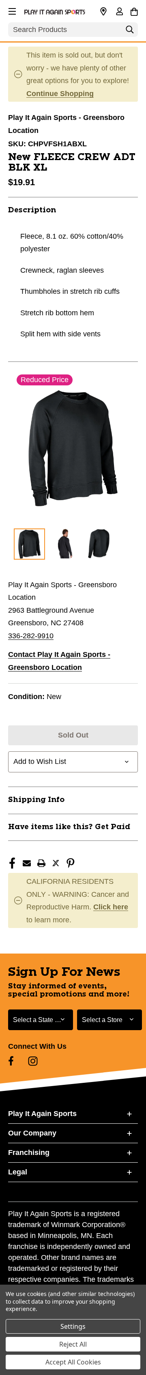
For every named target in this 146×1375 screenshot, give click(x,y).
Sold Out (73, 735)
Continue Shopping (60, 94)
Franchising (28, 1152)
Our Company (32, 1133)
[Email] (27, 863)
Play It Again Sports (42, 1114)
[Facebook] (12, 863)
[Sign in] (119, 12)
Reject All (73, 1344)
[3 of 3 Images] (99, 543)
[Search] (129, 31)
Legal (17, 1172)
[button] (11, 10)
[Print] (41, 863)
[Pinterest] (71, 863)
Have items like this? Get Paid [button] (69, 827)
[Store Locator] (103, 12)
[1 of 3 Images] (29, 544)
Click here (110, 907)
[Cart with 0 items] (134, 10)
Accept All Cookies (73, 1362)
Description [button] (32, 210)
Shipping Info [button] (36, 800)
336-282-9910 (31, 636)
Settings (73, 1326)
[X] (56, 863)
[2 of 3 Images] (64, 543)
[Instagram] (33, 1061)
